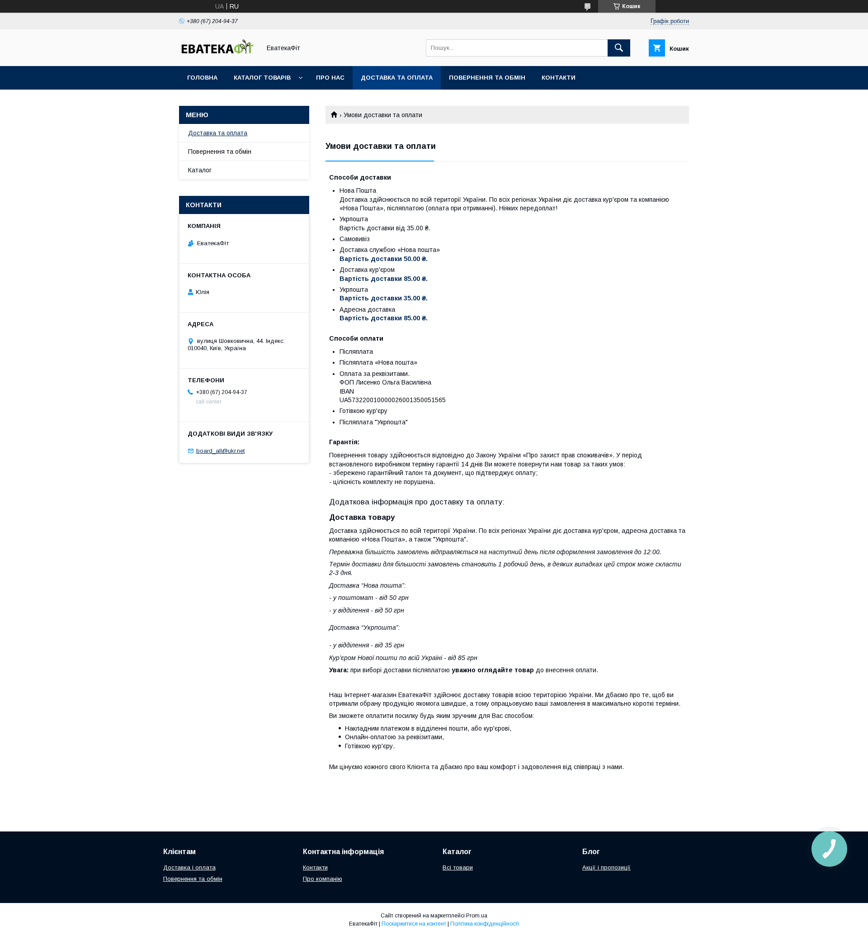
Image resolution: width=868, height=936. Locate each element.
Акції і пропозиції (606, 867)
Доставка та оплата (397, 77)
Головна (202, 77)
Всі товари (458, 867)
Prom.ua (476, 915)
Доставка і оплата (189, 867)
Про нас (330, 77)
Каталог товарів (262, 77)
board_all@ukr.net (220, 450)
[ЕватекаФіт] (217, 54)
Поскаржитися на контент (414, 924)
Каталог (200, 170)
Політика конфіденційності (484, 924)
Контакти (559, 77)
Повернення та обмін (487, 77)
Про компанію (322, 878)
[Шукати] (619, 48)
